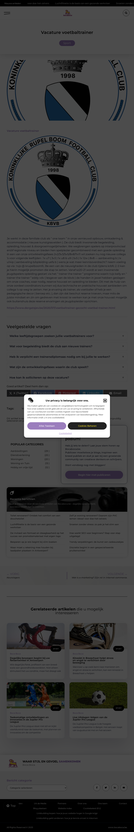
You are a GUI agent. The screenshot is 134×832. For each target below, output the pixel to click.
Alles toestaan (47, 426)
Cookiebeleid (65, 433)
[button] (105, 400)
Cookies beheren (87, 426)
